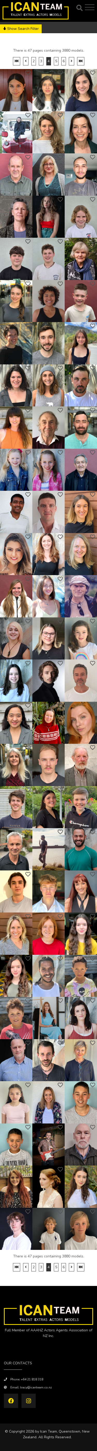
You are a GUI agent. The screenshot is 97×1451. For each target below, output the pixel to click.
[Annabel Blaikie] (81, 1060)
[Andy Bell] (48, 343)
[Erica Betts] (16, 765)
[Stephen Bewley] (16, 849)
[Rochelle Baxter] (81, 132)
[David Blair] (81, 1144)
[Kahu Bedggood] (81, 217)
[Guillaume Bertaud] (48, 680)
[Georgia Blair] (16, 1187)
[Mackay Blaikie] (16, 1144)
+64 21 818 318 (32, 1379)
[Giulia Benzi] (81, 512)
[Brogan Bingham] (81, 891)
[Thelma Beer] (81, 259)
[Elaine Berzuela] (16, 723)
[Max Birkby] (48, 933)
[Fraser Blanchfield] (16, 1229)
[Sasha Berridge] (48, 596)
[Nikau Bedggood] (16, 259)
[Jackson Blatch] (81, 1229)
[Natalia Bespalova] (48, 723)
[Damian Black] (16, 1060)
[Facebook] (11, 1401)
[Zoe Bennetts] (48, 470)
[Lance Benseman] (81, 470)
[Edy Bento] (16, 512)
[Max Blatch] (48, 1229)
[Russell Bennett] (48, 427)
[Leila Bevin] (48, 807)
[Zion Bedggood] (48, 259)
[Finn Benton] (48, 512)
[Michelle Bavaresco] (48, 132)
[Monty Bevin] (81, 807)
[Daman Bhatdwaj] (48, 849)
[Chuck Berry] (81, 596)
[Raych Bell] (16, 343)
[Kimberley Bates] (16, 90)
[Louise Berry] (16, 638)
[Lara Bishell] (16, 976)
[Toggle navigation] (90, 7)
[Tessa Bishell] (81, 933)
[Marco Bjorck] (81, 976)
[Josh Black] (48, 1060)
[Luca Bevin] (16, 807)
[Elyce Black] (81, 1018)
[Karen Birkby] (16, 933)
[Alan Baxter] (16, 174)
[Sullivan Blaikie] (81, 1102)
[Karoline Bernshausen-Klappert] (16, 596)
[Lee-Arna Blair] (48, 1187)
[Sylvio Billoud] (16, 891)
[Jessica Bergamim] (16, 554)
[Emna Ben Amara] (16, 385)
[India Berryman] (16, 680)
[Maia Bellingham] (81, 343)
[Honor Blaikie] (16, 1102)
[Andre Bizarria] (48, 976)
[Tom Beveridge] (81, 765)
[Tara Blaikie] (48, 1102)
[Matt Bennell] (81, 385)
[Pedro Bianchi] (81, 849)
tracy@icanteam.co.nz (36, 1387)
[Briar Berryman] (81, 638)
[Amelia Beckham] (48, 217)
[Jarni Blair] (48, 1144)
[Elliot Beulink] (48, 765)
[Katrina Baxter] (48, 174)
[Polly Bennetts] (16, 470)
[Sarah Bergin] (48, 554)
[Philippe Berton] (81, 680)
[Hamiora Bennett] (81, 427)
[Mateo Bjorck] (16, 1018)
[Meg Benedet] (48, 385)
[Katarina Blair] (81, 1187)
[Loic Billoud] (48, 891)
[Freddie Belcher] (81, 301)
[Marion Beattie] (16, 217)
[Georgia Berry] (48, 638)
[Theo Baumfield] (16, 132)
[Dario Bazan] (81, 174)
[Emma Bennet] (16, 427)
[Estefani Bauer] (81, 90)
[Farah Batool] (48, 90)
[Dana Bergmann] (81, 554)
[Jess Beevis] (16, 301)
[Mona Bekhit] (48, 301)
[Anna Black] (48, 1018)
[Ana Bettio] (81, 723)
